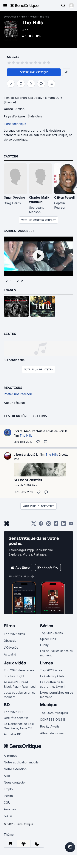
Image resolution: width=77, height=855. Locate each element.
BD (7, 704)
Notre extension (15, 769)
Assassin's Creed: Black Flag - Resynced (20, 684)
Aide (7, 776)
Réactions (13, 387)
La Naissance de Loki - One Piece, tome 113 (20, 726)
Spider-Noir (48, 639)
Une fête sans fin (16, 718)
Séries (46, 625)
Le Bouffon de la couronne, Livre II (53, 684)
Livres (46, 663)
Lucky (44, 645)
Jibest (18, 454)
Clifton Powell (64, 197)
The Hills (44, 16)
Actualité (10, 654)
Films (24, 16)
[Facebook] (41, 524)
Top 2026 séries (51, 633)
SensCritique (11, 16)
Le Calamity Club (52, 676)
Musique (48, 704)
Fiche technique (15, 124)
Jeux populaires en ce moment (20, 695)
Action (33, 16)
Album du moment (53, 733)
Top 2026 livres (51, 670)
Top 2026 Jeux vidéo (19, 670)
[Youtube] (71, 524)
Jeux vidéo (15, 663)
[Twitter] (33, 524)
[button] (71, 5)
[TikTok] (56, 524)
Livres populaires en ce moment (56, 695)
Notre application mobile (21, 762)
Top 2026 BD (13, 712)
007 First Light (14, 676)
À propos (10, 755)
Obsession (11, 640)
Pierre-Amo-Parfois (28, 431)
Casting (11, 156)
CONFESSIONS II (52, 719)
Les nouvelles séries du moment (56, 653)
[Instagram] (48, 524)
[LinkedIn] (63, 524)
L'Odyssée (11, 647)
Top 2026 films (14, 634)
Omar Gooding (14, 197)
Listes (10, 333)
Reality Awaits (49, 726)
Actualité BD (12, 734)
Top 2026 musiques (54, 713)
